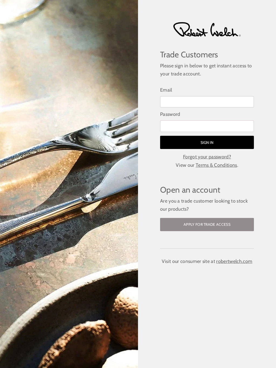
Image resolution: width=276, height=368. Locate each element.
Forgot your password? (207, 157)
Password (170, 114)
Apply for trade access (207, 224)
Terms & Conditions (216, 165)
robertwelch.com (234, 261)
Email (166, 90)
